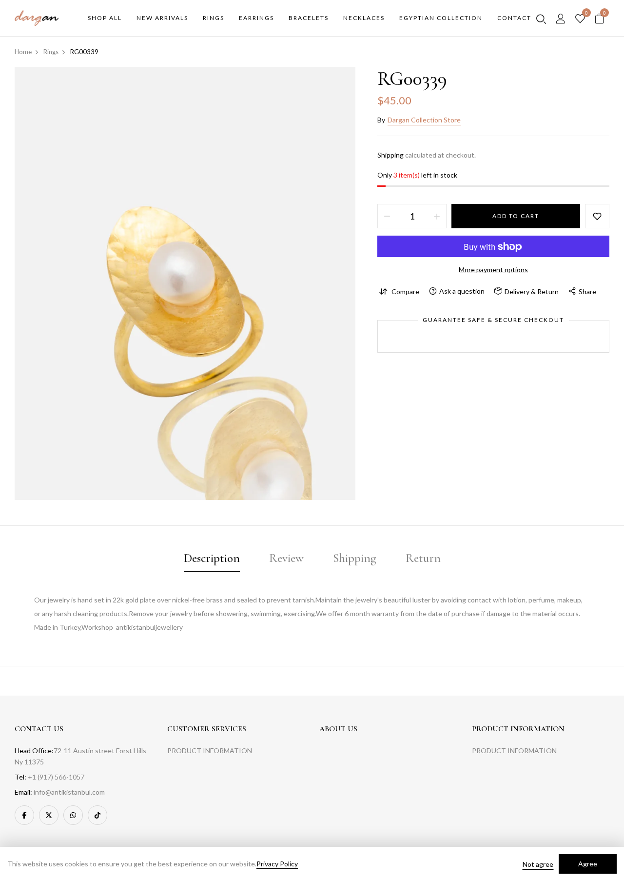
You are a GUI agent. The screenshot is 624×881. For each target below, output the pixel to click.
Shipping (390, 155)
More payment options (493, 270)
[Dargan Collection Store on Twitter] (48, 815)
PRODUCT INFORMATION (209, 750)
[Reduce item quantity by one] (387, 216)
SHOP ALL (105, 17)
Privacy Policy (277, 864)
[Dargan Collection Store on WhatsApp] (73, 815)
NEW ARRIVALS (162, 17)
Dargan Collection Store (424, 120)
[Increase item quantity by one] (437, 216)
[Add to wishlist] (597, 216)
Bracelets (309, 17)
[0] (580, 19)
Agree (587, 864)
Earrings (256, 17)
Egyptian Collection (441, 17)
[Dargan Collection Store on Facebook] (24, 815)
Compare (405, 291)
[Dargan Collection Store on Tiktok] (97, 815)
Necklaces (364, 17)
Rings (213, 17)
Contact (514, 17)
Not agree (538, 864)
